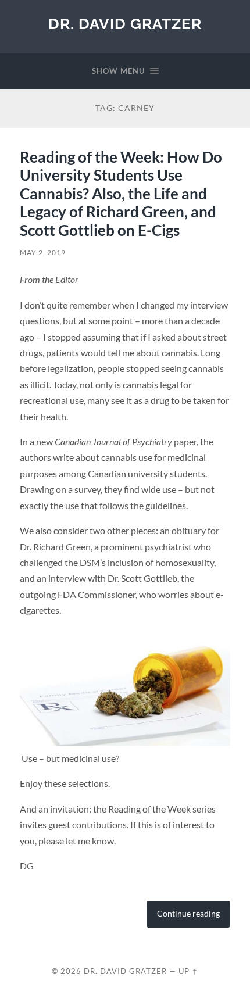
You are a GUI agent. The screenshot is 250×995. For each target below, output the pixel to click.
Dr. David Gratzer (125, 24)
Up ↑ (188, 971)
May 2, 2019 (43, 252)
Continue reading (188, 913)
